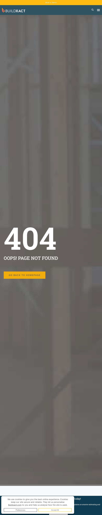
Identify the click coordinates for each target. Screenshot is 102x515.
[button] (98, 10)
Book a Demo (51, 2)
